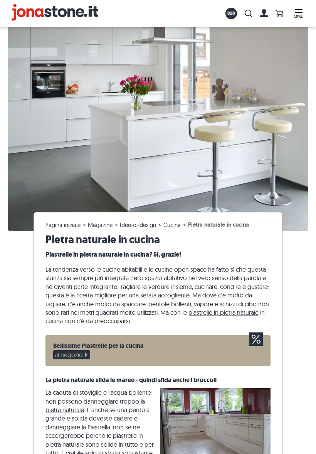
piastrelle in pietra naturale (223, 312)
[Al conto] (264, 13)
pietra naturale (64, 410)
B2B (231, 13)
